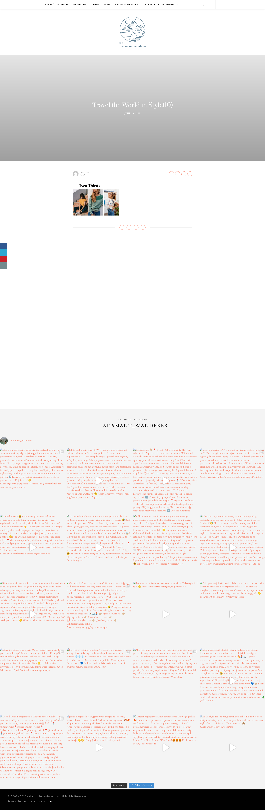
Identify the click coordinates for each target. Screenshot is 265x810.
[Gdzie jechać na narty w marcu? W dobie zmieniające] (99, 614)
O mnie (95, 4)
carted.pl (50, 801)
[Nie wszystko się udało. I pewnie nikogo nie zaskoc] (165, 680)
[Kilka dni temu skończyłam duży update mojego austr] (165, 547)
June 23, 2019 (132, 113)
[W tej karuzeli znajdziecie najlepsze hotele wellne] (32, 747)
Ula (83, 174)
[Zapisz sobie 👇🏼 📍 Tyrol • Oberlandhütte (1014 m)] (165, 480)
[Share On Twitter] (3, 252)
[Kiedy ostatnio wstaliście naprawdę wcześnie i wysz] (32, 614)
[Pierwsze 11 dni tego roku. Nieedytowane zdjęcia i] (99, 680)
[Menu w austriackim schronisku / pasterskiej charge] (32, 480)
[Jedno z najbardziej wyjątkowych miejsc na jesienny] (99, 747)
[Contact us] (3, 265)
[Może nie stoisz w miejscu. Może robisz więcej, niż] (32, 680)
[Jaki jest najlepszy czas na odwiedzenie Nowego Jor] (165, 747)
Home (107, 4)
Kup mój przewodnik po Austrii (65, 4)
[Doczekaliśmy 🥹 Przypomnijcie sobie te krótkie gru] (32, 547)
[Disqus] (132, 278)
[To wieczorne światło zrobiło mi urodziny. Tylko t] (165, 614)
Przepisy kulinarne (127, 4)
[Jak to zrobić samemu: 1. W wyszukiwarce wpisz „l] (99, 480)
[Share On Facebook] (3, 246)
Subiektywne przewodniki (161, 4)
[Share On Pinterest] (3, 259)
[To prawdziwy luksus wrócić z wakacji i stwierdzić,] (99, 547)
